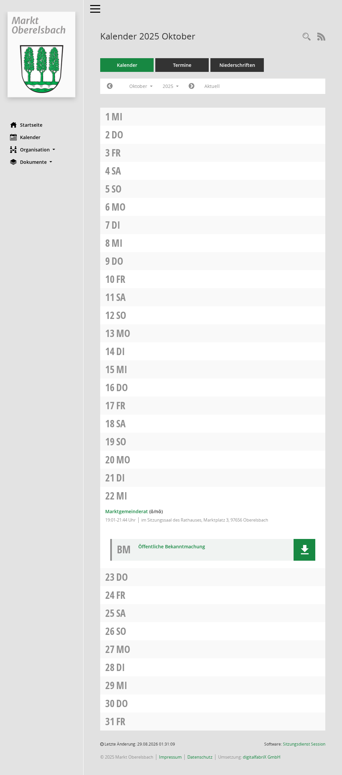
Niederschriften (237, 65)
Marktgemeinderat (126, 511)
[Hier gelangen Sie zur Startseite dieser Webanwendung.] (41, 58)
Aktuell (212, 86)
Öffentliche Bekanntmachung (171, 547)
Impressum (170, 757)
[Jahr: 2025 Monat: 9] (110, 86)
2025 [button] (169, 86)
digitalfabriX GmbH (262, 757)
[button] (41, 149)
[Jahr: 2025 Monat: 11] (191, 86)
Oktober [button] (139, 86)
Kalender (30, 137)
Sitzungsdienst (304, 744)
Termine (182, 65)
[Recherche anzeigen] (306, 36)
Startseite (31, 125)
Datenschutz (199, 757)
